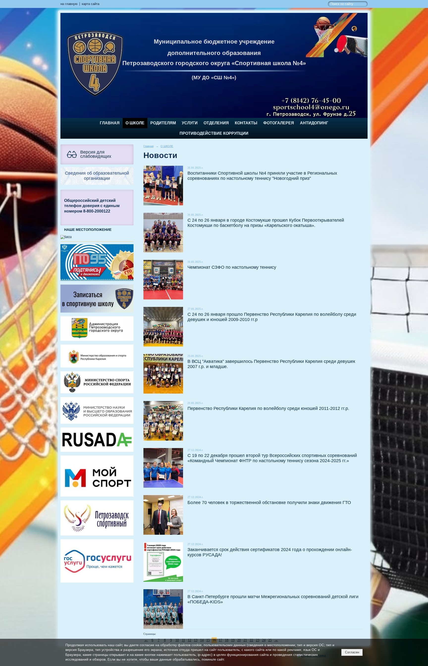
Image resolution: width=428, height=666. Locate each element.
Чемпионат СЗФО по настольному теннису (231, 267)
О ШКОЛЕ (135, 123)
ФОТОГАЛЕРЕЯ (278, 123)
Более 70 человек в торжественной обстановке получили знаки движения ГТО (269, 502)
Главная (110, 123)
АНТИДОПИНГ (314, 123)
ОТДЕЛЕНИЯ (216, 123)
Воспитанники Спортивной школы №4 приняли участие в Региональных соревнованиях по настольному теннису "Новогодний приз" (262, 175)
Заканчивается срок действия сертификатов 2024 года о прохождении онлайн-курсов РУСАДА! (269, 552)
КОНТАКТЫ (246, 123)
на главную (69, 4)
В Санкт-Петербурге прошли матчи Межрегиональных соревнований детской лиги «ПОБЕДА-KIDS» (272, 599)
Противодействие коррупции (214, 133)
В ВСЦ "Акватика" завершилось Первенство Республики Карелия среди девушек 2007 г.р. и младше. (271, 364)
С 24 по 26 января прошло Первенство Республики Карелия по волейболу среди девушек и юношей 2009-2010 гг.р (271, 317)
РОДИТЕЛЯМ (163, 123)
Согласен (352, 652)
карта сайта (90, 4)
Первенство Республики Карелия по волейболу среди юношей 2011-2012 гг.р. (268, 408)
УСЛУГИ (190, 123)
